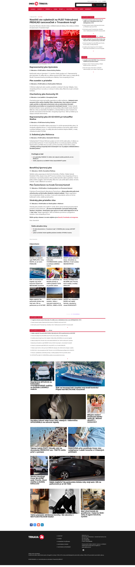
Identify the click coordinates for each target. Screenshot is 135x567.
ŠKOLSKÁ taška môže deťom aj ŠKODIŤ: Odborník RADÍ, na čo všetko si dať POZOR (93, 68)
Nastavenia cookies (63, 544)
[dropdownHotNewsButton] (93, 72)
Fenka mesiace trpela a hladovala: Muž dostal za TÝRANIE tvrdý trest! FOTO (93, 26)
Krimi (55, 9)
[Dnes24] (43, 3)
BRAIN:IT (61, 559)
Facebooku (66, 217)
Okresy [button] (40, 9)
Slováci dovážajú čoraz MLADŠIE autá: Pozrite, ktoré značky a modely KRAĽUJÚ (93, 43)
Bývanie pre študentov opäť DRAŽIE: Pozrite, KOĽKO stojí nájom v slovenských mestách (51, 343)
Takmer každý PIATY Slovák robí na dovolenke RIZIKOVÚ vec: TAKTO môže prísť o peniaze (52, 340)
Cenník (60, 538)
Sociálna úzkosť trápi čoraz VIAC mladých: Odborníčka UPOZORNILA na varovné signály (93, 47)
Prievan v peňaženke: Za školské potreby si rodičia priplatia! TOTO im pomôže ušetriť (51, 352)
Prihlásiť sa (99, 5)
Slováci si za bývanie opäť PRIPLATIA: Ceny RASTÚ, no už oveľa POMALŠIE (48, 345)
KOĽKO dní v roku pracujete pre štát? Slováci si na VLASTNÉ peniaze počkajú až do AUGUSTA (52, 350)
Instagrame (74, 217)
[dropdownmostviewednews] (93, 33)
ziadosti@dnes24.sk (86, 547)
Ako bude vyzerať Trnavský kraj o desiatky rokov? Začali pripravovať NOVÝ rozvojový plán (94, 30)
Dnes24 (60, 217)
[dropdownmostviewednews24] (93, 51)
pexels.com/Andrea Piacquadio (39, 64)
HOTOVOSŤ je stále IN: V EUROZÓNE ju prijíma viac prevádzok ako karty (48, 355)
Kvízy (81, 9)
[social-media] (83, 550)
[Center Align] (93, 5)
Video (76, 9)
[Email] (38, 525)
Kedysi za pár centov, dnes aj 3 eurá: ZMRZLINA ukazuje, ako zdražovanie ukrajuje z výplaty (52, 348)
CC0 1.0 (49, 64)
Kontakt (60, 536)
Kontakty (88, 9)
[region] (48, 4)
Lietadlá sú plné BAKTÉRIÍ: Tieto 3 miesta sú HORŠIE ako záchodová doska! (94, 60)
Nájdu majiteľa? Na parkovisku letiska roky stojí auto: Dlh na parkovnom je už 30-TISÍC (94, 39)
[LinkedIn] (42, 525)
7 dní (97, 36)
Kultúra (69, 9)
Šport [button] (61, 9)
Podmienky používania (64, 541)
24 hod (101, 36)
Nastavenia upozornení (64, 547)
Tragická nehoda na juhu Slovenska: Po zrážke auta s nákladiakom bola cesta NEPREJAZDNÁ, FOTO (93, 21)
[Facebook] (31, 525)
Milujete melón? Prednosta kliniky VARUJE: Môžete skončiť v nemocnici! (93, 64)
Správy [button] (48, 9)
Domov (33, 9)
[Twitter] (35, 525)
